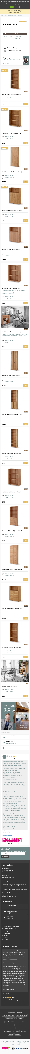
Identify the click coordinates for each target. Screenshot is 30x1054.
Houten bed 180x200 (20, 1022)
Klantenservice (5, 733)
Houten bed (21, 1018)
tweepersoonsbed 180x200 (11, 1018)
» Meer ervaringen (7, 836)
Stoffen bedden (16, 1031)
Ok (12, 7)
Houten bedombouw (10, 1028)
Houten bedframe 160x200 (8, 1025)
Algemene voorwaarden (22, 1041)
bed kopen (19, 1012)
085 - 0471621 (6, 875)
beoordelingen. (14, 1000)
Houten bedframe (20, 1028)
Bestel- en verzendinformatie (11, 926)
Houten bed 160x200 (9, 1022)
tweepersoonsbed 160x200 (21, 1015)
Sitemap (18, 1045)
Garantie (6, 935)
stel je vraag (8, 748)
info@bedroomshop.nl (11, 742)
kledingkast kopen (11, 1012)
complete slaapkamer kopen (8, 1015)
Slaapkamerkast (7, 1031)
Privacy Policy (23, 1043)
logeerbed (11, 1034)
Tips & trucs (7, 940)
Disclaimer (7, 1043)
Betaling (6, 931)
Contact (6, 938)
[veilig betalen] (20, 1049)
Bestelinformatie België (10, 929)
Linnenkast (23, 1031)
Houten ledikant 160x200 (21, 1025)
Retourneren (7, 933)
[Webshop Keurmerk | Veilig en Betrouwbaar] (15, 841)
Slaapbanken (17, 1034)
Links (13, 1045)
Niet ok (17, 7)
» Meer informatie (15, 5)
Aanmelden (5, 857)
